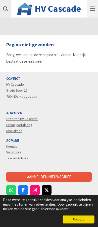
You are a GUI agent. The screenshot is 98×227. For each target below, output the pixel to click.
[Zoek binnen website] (5, 9)
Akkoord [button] (78, 219)
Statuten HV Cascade (22, 119)
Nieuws (11, 146)
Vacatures (13, 152)
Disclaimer (14, 131)
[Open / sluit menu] (92, 9)
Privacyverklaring (19, 125)
